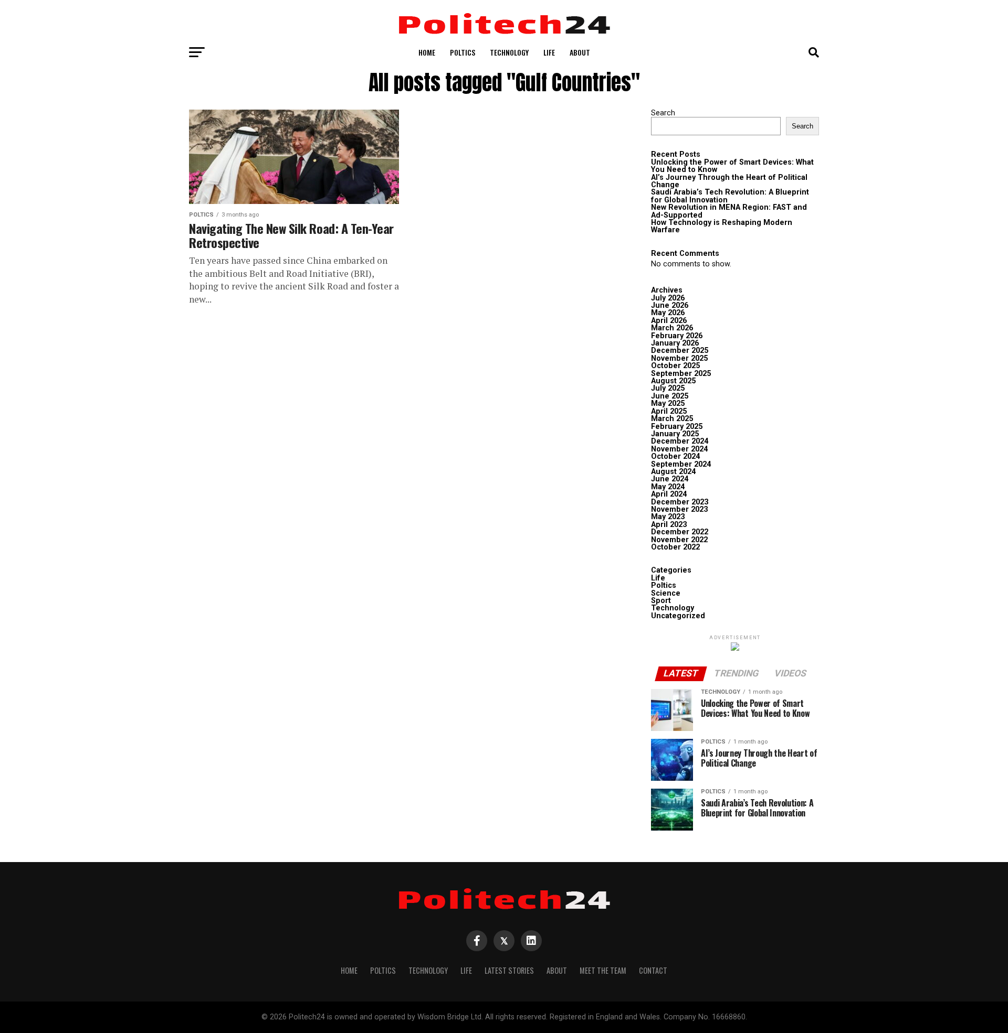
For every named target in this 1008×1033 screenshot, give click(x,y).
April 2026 (669, 320)
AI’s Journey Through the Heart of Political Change (729, 181)
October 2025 (675, 365)
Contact (653, 970)
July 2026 (668, 298)
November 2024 (679, 449)
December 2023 (679, 502)
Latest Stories (509, 970)
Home (426, 52)
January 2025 (675, 433)
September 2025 (681, 373)
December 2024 (679, 441)
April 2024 (669, 494)
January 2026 (675, 343)
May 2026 (668, 312)
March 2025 (672, 418)
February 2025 (676, 426)
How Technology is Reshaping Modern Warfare (721, 226)
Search (663, 113)
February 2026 (676, 335)
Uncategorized (678, 615)
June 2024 (669, 479)
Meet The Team (603, 970)
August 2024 (673, 471)
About (580, 52)
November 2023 (679, 509)
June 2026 (669, 305)
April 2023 (669, 524)
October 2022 (675, 547)
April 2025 (669, 411)
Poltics (462, 52)
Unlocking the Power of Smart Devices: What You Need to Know (732, 166)
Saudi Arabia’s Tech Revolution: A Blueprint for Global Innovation (730, 196)
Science (665, 593)
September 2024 (681, 464)
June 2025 (669, 396)
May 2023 (668, 516)
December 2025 (679, 350)
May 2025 (668, 403)
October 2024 (675, 456)
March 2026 (672, 328)
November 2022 (679, 539)
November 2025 (679, 358)
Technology (509, 52)
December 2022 (679, 532)
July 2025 (668, 388)
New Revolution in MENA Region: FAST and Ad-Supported (729, 211)
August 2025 (673, 380)
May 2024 (668, 486)
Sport (661, 600)
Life (549, 52)
